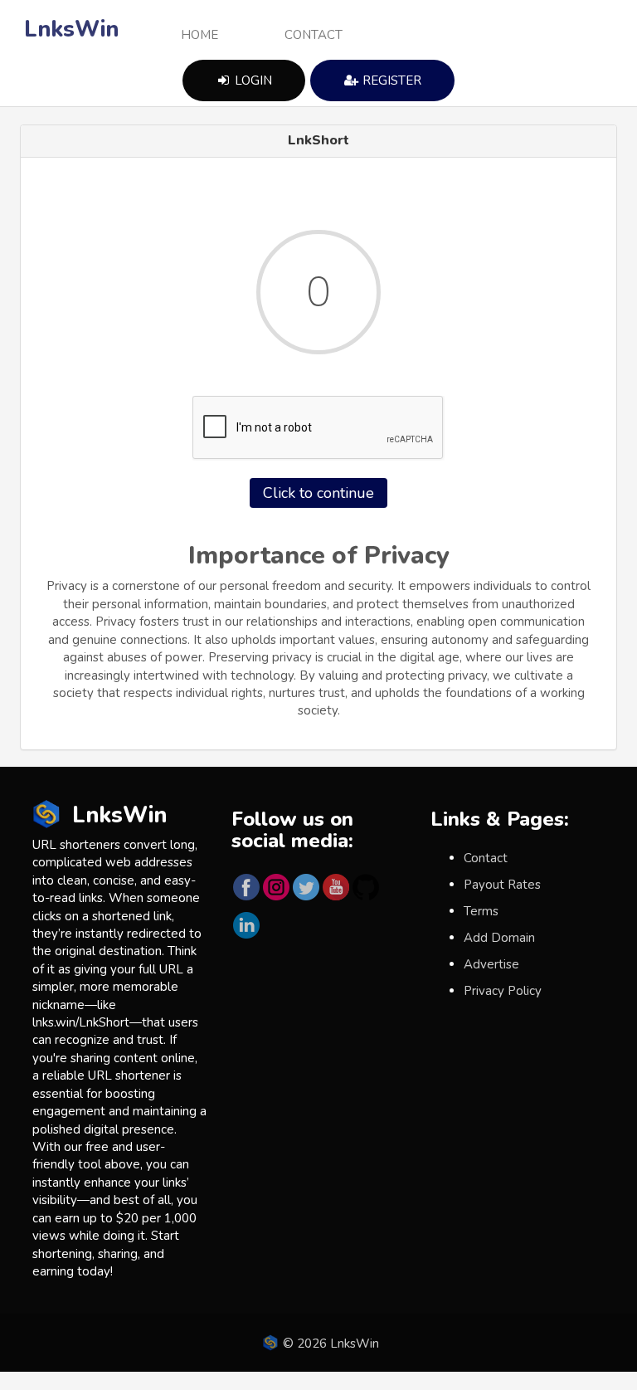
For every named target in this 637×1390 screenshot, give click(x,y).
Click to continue (318, 493)
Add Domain (499, 937)
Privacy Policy (503, 991)
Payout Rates (502, 884)
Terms (481, 911)
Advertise (491, 964)
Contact (313, 35)
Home (199, 35)
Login (251, 80)
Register (390, 80)
